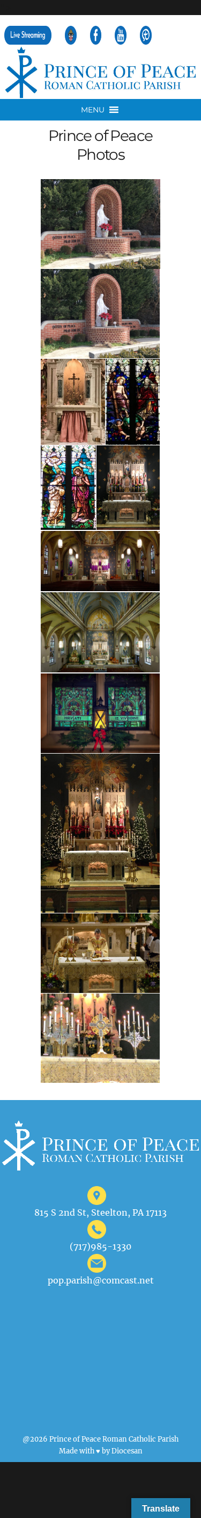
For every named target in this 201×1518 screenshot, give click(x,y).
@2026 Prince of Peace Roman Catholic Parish (100, 1439)
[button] (93, 109)
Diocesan (127, 1450)
